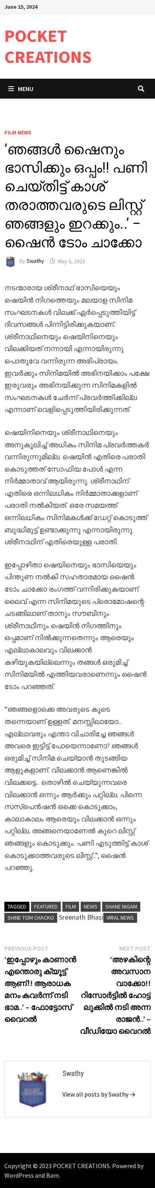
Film (71, 906)
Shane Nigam (121, 906)
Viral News (120, 917)
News (90, 906)
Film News (17, 132)
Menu (25, 89)
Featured (46, 906)
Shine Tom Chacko (31, 917)
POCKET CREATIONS (48, 46)
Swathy (35, 261)
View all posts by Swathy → (99, 1094)
